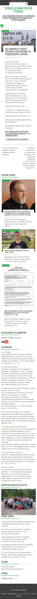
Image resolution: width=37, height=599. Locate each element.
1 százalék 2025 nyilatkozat (16, 139)
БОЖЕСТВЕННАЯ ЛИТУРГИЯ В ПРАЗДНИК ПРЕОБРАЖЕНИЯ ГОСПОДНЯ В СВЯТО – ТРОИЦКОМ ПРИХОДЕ (15, 539)
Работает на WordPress (9, 594)
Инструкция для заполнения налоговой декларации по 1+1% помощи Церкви (17, 133)
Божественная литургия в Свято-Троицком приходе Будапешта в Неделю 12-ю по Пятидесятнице (15, 531)
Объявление (5, 31)
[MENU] (1, 25)
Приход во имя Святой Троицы (18, 9)
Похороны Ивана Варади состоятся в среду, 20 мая (16, 251)
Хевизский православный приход (12, 569)
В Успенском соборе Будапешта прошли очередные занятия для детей (10, 151)
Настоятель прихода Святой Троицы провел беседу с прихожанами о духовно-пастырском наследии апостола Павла (16, 554)
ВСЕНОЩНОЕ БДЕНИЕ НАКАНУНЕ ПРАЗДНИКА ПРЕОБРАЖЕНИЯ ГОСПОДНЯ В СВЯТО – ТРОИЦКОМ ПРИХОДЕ (17, 547)
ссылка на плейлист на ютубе (11, 338)
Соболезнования (14, 230)
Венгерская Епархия (8, 567)
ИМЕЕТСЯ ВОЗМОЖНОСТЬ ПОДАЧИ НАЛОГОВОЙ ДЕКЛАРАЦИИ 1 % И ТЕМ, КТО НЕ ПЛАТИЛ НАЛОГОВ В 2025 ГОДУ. (18, 312)
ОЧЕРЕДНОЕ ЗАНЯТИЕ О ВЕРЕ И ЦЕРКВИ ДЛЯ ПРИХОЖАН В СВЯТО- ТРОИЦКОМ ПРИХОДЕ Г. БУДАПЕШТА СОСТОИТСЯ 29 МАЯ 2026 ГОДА (17, 213)
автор (18, 57)
